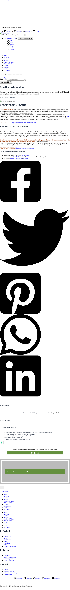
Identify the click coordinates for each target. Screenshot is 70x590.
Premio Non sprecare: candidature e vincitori (23, 472)
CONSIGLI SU (10, 38)
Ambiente (6, 57)
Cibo (11, 42)
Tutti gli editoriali (5, 420)
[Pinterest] (35, 293)
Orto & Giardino (8, 64)
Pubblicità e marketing (10, 573)
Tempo (12, 49)
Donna (6, 60)
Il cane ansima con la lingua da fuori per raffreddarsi (20, 434)
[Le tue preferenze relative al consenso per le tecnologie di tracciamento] (1, 442)
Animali (6, 59)
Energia (12, 46)
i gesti (67, 116)
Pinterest (25, 158)
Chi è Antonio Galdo (10, 557)
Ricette (6, 65)
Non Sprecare (4, 491)
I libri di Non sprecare (10, 560)
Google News (17, 157)
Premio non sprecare (7, 458)
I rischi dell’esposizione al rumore (24, 148)
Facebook (13, 158)
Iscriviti (35, 453)
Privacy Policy (8, 574)
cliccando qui (25, 155)
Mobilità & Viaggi (9, 62)
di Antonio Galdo (5, 405)
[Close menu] (2, 487)
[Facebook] (35, 181)
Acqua (11, 40)
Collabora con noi (9, 571)
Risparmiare (7, 67)
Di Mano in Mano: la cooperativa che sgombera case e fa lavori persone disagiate (28, 432)
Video (5, 544)
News (5, 55)
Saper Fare (7, 70)
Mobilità (6, 541)
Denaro (12, 44)
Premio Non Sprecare (10, 546)
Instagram (19, 158)
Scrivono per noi (8, 559)
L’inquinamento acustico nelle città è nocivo (23, 122)
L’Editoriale (7, 536)
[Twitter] (35, 237)
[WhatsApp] (35, 334)
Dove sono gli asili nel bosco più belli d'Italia (18, 436)
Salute (11, 48)
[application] (17, 38)
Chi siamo (6, 555)
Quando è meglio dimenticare (13, 437)
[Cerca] (25, 35)
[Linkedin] (35, 376)
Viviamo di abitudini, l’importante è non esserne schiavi (37, 413)
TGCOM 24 (28, 27)
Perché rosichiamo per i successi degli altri (17, 439)
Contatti (6, 569)
